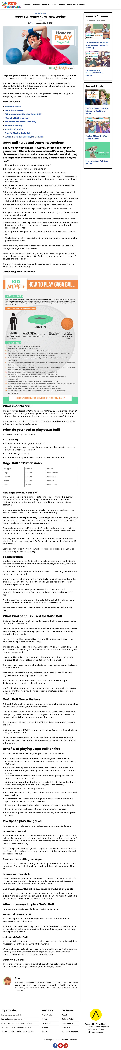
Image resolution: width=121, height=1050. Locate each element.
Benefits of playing (14, 129)
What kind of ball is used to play (20, 121)
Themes (35, 5)
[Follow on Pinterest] (60, 1045)
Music (69, 5)
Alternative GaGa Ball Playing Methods (24, 137)
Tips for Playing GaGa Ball (18, 133)
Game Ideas (40, 13)
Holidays (45, 5)
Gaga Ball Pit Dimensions (17, 118)
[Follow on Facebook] (55, 1045)
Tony (32, 23)
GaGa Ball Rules (13, 106)
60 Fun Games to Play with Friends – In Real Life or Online (96, 111)
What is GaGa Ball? (14, 110)
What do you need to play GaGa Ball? (23, 114)
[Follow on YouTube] (65, 1045)
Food (75, 5)
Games (27, 5)
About (81, 5)
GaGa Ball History (13, 125)
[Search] (119, 5)
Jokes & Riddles (58, 5)
